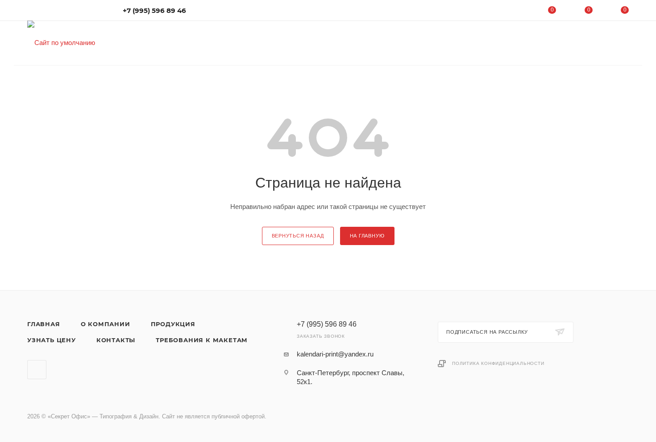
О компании (105, 323)
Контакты (115, 340)
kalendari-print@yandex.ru (335, 354)
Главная (43, 323)
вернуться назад (298, 235)
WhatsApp (36, 369)
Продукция (173, 323)
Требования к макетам (202, 340)
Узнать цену (51, 340)
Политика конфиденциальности (498, 363)
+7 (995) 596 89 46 (154, 10)
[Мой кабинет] (516, 11)
